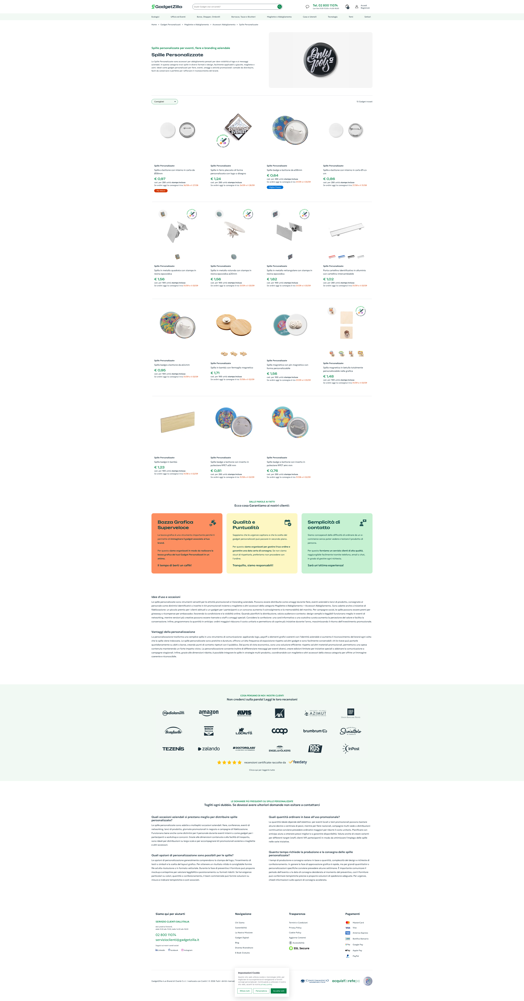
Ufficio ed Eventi (178, 17)
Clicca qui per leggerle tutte (262, 770)
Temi (351, 17)
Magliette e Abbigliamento (279, 17)
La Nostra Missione (244, 932)
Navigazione (243, 914)
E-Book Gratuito (242, 953)
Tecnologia (332, 17)
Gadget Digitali (242, 937)
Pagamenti (352, 914)
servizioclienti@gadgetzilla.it (177, 940)
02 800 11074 (166, 935)
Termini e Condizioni (298, 922)
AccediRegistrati (365, 6)
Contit (204, 981)
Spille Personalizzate (248, 24)
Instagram (187, 950)
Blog (237, 942)
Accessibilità (298, 943)
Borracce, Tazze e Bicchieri (243, 17)
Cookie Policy (295, 932)
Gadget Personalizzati (170, 24)
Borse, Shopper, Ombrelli (208, 17)
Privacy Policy (295, 927)
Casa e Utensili (310, 17)
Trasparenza (297, 914)
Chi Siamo (239, 922)
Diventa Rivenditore (244, 947)
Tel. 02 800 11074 (325, 5)
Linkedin (161, 950)
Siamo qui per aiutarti (170, 914)
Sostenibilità (241, 927)
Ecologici (155, 17)
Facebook (174, 950)
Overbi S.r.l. (180, 981)
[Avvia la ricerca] (279, 6)
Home (154, 24)
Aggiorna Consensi (297, 937)
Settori (367, 17)
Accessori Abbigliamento (224, 24)
